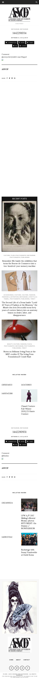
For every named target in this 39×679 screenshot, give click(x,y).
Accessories (9, 295)
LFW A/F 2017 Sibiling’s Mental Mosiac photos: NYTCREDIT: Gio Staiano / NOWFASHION (28, 521)
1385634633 (7, 384)
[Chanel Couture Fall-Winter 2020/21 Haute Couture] (29, 395)
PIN (16, 45)
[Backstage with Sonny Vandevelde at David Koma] (29, 539)
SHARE (22, 42)
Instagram (15, 29)
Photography (15, 257)
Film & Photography (18, 255)
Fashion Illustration (10, 297)
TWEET (31, 42)
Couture (17, 295)
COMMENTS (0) (12, 42)
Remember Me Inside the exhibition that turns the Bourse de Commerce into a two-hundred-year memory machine (19, 263)
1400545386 (7, 393)
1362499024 (7, 502)
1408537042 (7, 537)
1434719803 (26, 384)
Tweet (32, 299)
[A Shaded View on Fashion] (19, 14)
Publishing (25, 257)
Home (11, 660)
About (18, 660)
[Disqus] (19, 112)
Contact (26, 660)
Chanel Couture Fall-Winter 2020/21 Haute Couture (28, 409)
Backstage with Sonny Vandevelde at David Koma (29, 552)
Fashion (32, 295)
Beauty (9, 344)
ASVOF (26, 37)
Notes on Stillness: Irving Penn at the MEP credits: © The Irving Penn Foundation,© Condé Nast (19, 353)
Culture (7, 255)
